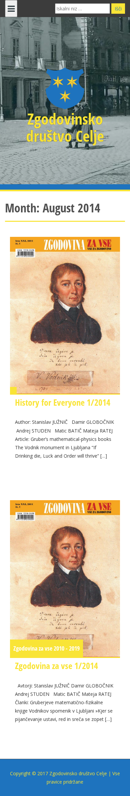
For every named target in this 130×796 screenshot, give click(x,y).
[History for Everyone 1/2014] (65, 315)
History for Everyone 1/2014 (62, 402)
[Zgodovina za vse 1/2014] (65, 578)
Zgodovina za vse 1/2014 (56, 666)
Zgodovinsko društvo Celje (65, 127)
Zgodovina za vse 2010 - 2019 (46, 648)
